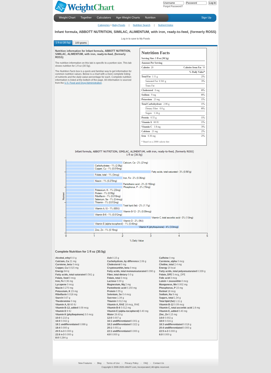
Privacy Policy (131, 363)
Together (86, 17)
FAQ (146, 363)
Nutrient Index (165, 25)
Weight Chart (67, 17)
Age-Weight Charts (128, 17)
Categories (104, 25)
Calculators (104, 17)
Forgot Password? (173, 6)
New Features (85, 363)
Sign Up (206, 17)
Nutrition (150, 17)
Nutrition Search (141, 25)
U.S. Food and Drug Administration (83, 83)
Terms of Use (113, 363)
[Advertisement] (132, 347)
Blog (99, 363)
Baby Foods (118, 25)
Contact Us (158, 363)
